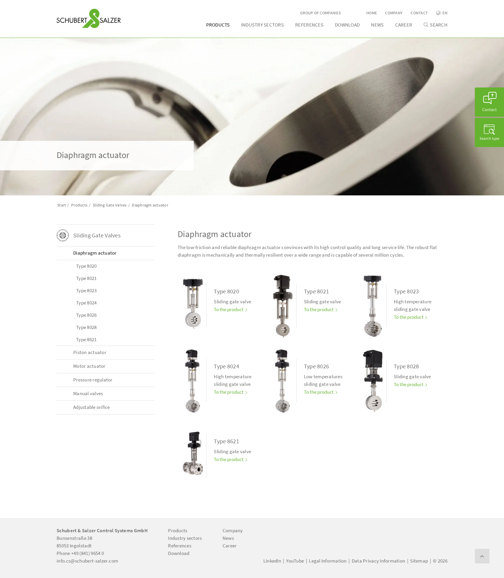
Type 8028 (86, 327)
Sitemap (419, 561)
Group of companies (320, 12)
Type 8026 (86, 315)
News (377, 25)
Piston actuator (89, 352)
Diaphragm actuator (95, 253)
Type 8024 (86, 302)
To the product (229, 309)
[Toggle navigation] (65, 6)
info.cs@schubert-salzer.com (87, 561)
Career (403, 25)
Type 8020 (86, 266)
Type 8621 (86, 339)
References (309, 25)
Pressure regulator (93, 379)
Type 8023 (86, 290)
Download (347, 25)
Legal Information (327, 561)
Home (371, 12)
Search (438, 25)
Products (218, 25)
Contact (419, 12)
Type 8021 (86, 278)
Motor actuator (89, 366)
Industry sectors (262, 25)
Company (393, 12)
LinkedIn (272, 561)
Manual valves (88, 393)
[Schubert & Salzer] (89, 18)
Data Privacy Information (378, 561)
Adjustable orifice (91, 407)
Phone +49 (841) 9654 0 (80, 553)
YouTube (295, 561)
